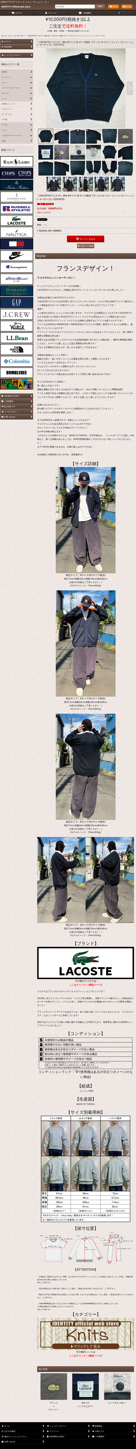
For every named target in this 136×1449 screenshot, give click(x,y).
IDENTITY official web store (15, 6)
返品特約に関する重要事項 (50, 230)
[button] (119, 13)
